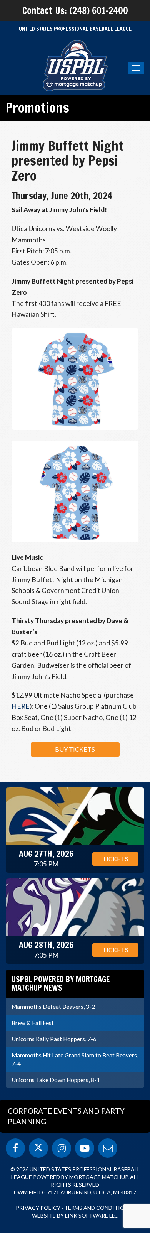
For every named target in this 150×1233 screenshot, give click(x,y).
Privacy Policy (38, 1207)
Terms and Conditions (98, 1207)
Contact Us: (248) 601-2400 (75, 10)
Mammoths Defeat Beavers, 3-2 (53, 1006)
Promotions (37, 107)
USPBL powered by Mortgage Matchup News (61, 983)
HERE (21, 706)
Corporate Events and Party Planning (66, 1116)
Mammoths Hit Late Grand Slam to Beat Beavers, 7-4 (75, 1059)
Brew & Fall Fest (33, 1022)
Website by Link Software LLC (75, 1215)
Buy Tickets (75, 749)
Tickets (115, 858)
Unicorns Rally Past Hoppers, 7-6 (54, 1038)
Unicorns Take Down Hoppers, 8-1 (56, 1079)
